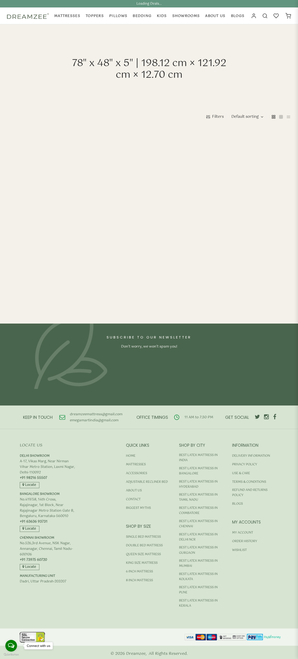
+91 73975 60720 (33, 560)
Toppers (95, 16)
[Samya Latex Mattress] (40, 269)
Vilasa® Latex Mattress (99, 308)
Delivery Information (251, 455)
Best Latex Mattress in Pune (198, 590)
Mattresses (67, 16)
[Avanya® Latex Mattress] (40, 171)
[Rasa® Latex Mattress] (258, 171)
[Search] (265, 16)
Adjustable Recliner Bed (147, 482)
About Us (215, 16)
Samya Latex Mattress (26, 308)
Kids (162, 16)
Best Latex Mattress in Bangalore (198, 471)
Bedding (142, 16)
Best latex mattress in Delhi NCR (198, 537)
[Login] (254, 16)
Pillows (118, 16)
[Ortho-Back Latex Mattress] (113, 171)
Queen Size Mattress (143, 554)
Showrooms (186, 16)
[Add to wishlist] (216, 225)
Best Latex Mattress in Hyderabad (198, 484)
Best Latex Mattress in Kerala (198, 603)
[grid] (273, 117)
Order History (244, 541)
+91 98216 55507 (33, 478)
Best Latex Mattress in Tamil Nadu (198, 497)
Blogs (238, 16)
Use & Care (241, 473)
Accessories (136, 473)
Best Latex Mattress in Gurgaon (198, 550)
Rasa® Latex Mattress (243, 210)
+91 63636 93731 (33, 521)
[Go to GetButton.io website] (11, 654)
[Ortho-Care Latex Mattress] (185, 171)
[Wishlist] (276, 16)
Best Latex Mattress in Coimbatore (198, 511)
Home (130, 455)
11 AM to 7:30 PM (198, 417)
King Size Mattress (142, 563)
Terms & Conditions (249, 482)
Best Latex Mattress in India (198, 458)
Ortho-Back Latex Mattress (103, 210)
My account (242, 532)
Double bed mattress (144, 545)
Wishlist (239, 550)
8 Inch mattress (139, 580)
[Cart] (288, 16)
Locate (30, 485)
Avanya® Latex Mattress (27, 210)
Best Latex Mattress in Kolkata (198, 577)
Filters (218, 117)
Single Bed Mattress (143, 536)
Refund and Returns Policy (250, 493)
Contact (133, 499)
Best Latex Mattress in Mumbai (198, 563)
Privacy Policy (244, 464)
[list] (288, 117)
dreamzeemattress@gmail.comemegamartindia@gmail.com (96, 417)
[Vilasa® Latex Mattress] (113, 269)
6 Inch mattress (139, 571)
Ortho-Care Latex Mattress (175, 210)
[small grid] (281, 117)
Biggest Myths (138, 508)
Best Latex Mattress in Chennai (198, 524)
